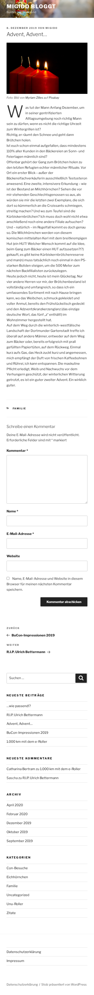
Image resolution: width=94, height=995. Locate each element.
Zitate (11, 913)
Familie (19, 408)
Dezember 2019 (19, 823)
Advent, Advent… (20, 724)
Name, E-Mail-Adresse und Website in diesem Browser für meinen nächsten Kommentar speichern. (45, 584)
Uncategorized (18, 895)
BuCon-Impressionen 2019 (27, 733)
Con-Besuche (17, 868)
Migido (51, 28)
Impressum (15, 961)
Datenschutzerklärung (24, 952)
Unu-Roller (15, 904)
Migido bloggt (31, 6)
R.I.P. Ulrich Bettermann (25, 715)
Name (12, 511)
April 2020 (15, 805)
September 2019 (20, 841)
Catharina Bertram (21, 769)
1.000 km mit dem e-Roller (27, 742)
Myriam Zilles (34, 97)
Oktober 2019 (17, 832)
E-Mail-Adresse (20, 534)
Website (13, 556)
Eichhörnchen (17, 877)
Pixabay (54, 97)
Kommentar (17, 451)
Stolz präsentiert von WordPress (64, 984)
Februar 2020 (17, 814)
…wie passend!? (19, 706)
